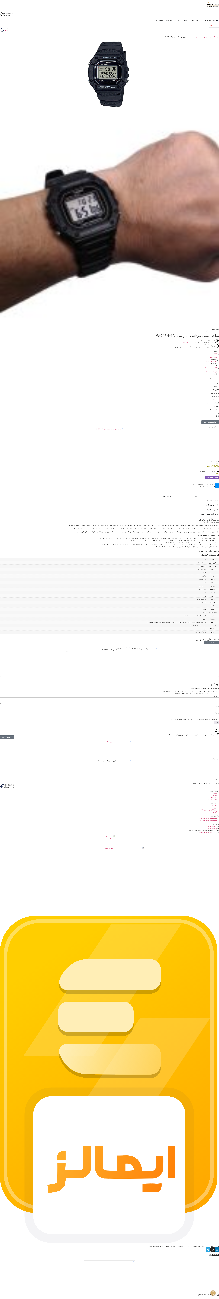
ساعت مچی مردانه (197, 37)
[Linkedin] (217, 1249)
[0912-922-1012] (2, 786)
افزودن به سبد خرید (212, 477)
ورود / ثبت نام (8, 28)
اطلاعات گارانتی (186, 342)
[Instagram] (212, 1249)
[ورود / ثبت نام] (2, 29)
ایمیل (217, 713)
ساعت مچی (207, 37)
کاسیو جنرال (213, 357)
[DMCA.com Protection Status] (214, 1255)
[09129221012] (2, 14)
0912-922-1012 (9, 785)
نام (217, 706)
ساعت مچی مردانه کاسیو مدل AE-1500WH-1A (114, 650)
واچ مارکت (216, 37)
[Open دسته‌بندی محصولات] (203, 20)
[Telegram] (208, 1249)
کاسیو (215, 353)
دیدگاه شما (215, 696)
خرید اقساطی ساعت (211, 372)
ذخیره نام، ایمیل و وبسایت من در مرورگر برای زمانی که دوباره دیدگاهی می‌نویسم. (193, 719)
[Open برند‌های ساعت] (190, 20)
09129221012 (8, 13)
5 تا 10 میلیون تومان (211, 367)
